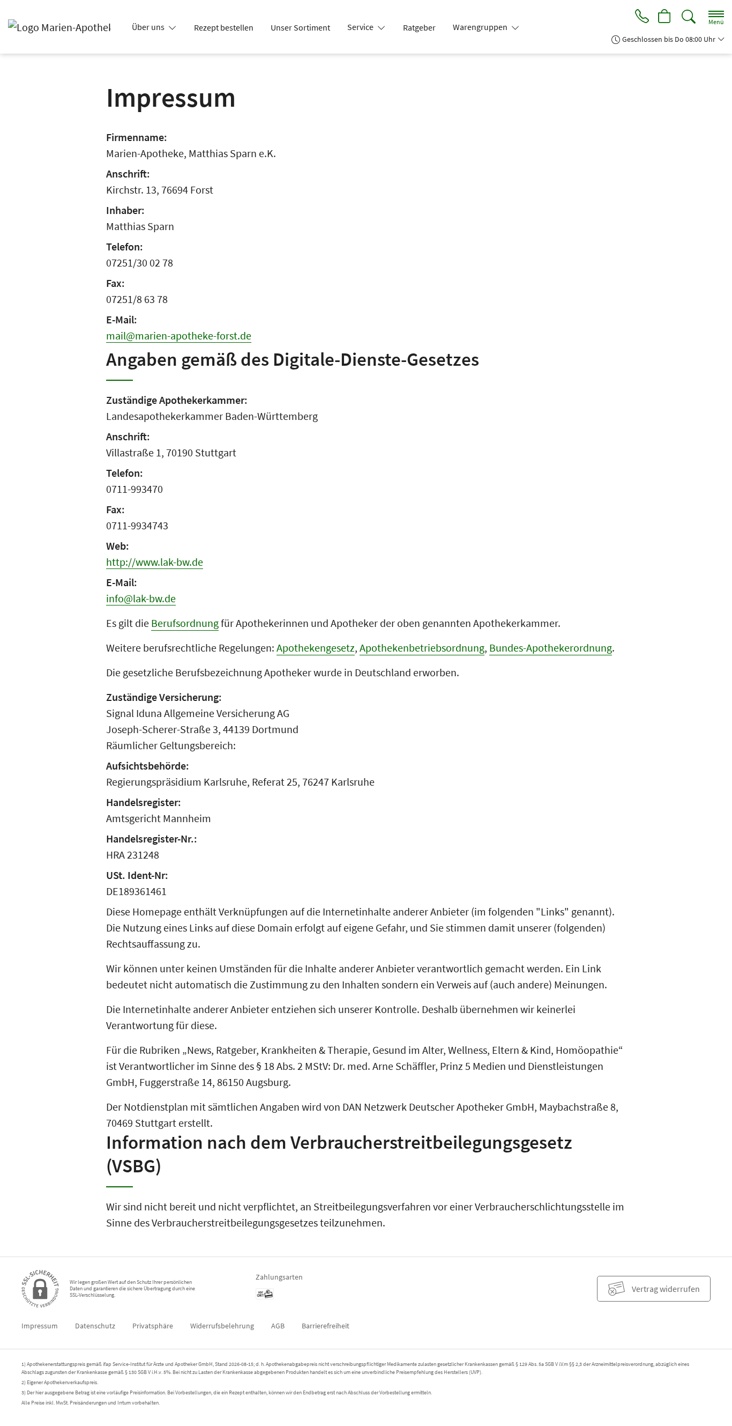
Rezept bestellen (223, 27)
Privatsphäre (152, 1326)
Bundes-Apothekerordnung (550, 647)
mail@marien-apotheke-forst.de (178, 335)
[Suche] (688, 16)
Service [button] (361, 26)
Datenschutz (95, 1326)
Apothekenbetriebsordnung (422, 647)
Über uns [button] (149, 26)
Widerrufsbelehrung (222, 1326)
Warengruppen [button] (481, 26)
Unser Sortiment (300, 27)
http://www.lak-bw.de (154, 561)
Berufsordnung (185, 623)
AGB (278, 1326)
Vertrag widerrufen (666, 1288)
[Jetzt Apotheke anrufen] (642, 17)
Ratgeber (419, 27)
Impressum (39, 1326)
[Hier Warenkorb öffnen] (665, 17)
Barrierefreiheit (325, 1326)
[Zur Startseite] (63, 26)
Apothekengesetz (316, 647)
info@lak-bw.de (141, 598)
